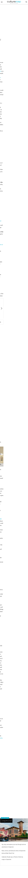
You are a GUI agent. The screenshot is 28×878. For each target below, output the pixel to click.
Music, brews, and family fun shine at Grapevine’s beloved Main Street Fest (13, 852)
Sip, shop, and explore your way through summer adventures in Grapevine (14, 846)
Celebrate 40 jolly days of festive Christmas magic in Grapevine (12, 858)
